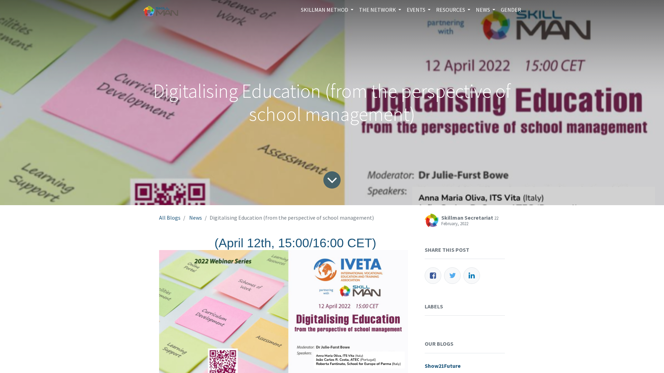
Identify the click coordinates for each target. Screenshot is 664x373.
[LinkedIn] (471, 275)
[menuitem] (511, 10)
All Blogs (170, 217)
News (195, 217)
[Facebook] (433, 275)
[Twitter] (452, 275)
